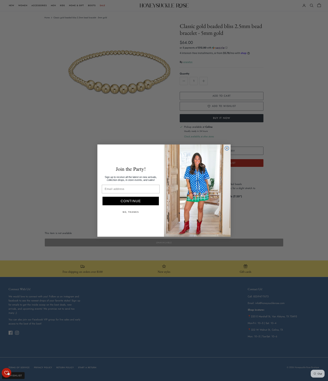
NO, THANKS (131, 212)
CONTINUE (131, 201)
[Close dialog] (227, 148)
